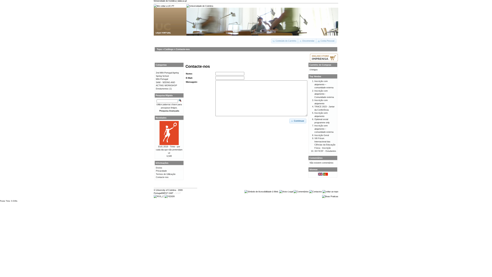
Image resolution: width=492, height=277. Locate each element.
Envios (159, 168)
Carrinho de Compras (320, 65)
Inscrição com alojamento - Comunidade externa (324, 94)
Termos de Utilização (165, 174)
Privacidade (161, 171)
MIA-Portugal (162, 79)
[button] (284, 40)
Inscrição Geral (321, 135)
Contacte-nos (183, 49)
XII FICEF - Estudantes (325, 151)
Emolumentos (162, 89)
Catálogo (169, 49)
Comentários (315, 158)
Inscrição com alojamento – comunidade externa (323, 84)
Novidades (161, 118)
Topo (159, 49)
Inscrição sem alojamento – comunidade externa (323, 128)
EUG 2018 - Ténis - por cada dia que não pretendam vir (169, 149)
